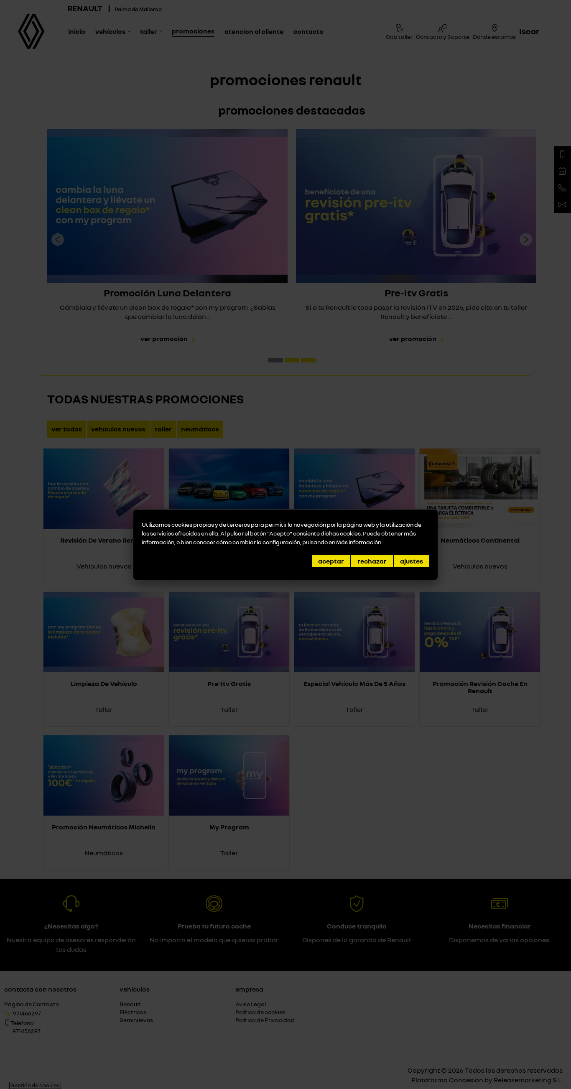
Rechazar (372, 561)
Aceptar (331, 561)
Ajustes (411, 561)
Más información (358, 542)
